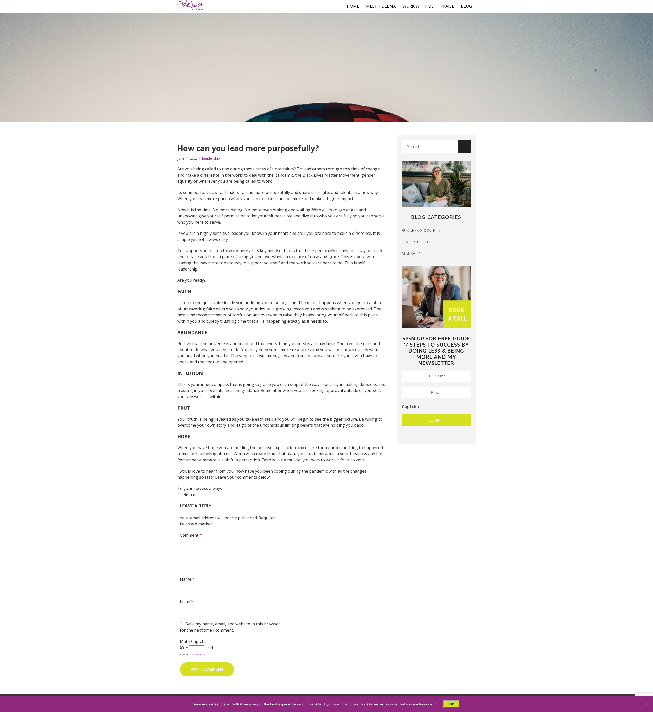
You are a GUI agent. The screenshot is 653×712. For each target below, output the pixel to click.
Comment (191, 535)
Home (353, 6)
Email (186, 601)
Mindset (409, 253)
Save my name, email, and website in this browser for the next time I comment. (230, 627)
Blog (466, 6)
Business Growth (419, 230)
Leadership (211, 158)
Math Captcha (193, 641)
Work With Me (418, 6)
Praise (447, 6)
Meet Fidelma (381, 6)
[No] (646, 704)
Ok (451, 704)
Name (187, 579)
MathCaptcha (198, 654)
